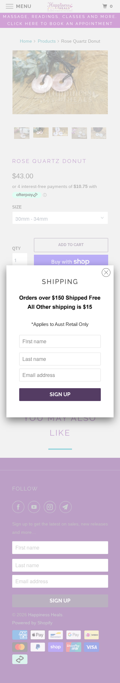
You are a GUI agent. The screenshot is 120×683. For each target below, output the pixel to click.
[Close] (106, 270)
